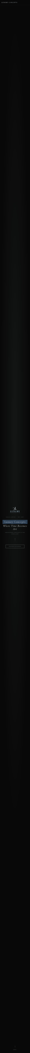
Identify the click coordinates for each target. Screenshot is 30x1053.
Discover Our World (15, 546)
